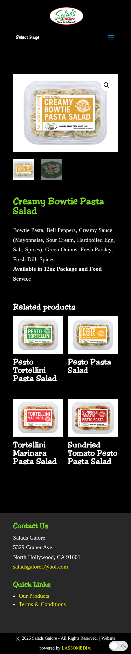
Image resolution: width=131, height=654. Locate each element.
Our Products (34, 596)
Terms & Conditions (42, 604)
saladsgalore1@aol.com (40, 566)
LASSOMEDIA (76, 648)
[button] (106, 85)
